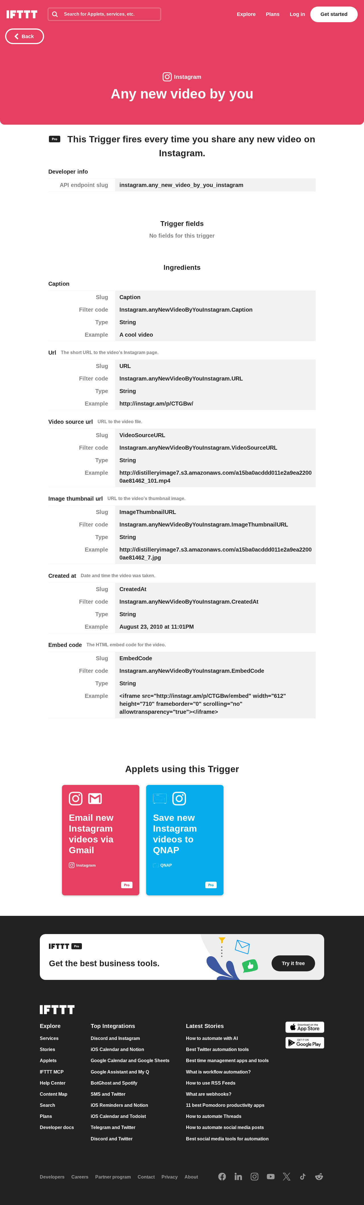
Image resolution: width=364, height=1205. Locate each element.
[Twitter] (287, 1177)
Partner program (113, 1177)
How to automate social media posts (225, 1127)
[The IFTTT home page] (22, 14)
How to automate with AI (212, 1038)
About (191, 1177)
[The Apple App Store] (305, 1027)
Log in (297, 14)
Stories (47, 1049)
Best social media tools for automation (227, 1138)
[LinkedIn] (238, 1177)
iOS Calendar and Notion (117, 1049)
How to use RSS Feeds (210, 1083)
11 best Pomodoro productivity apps (225, 1105)
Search (47, 1105)
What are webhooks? (208, 1094)
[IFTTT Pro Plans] (54, 139)
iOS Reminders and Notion (119, 1105)
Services (49, 1038)
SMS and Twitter (108, 1094)
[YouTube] (271, 1177)
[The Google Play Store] (305, 1043)
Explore (246, 14)
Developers (52, 1177)
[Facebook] (222, 1177)
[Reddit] (319, 1177)
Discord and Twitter (112, 1138)
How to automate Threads (213, 1116)
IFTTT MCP (52, 1072)
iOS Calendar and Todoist (118, 1116)
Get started (334, 14)
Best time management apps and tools (227, 1060)
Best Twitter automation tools (217, 1049)
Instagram (187, 77)
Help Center (52, 1083)
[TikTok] (303, 1177)
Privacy (170, 1177)
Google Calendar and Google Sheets (130, 1060)
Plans (273, 14)
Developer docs (57, 1127)
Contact (146, 1177)
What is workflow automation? (218, 1072)
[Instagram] (254, 1177)
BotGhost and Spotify (114, 1083)
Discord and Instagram (115, 1038)
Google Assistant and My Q (120, 1072)
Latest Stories (205, 1026)
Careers (79, 1177)
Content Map (53, 1094)
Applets (48, 1060)
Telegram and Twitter (113, 1127)
